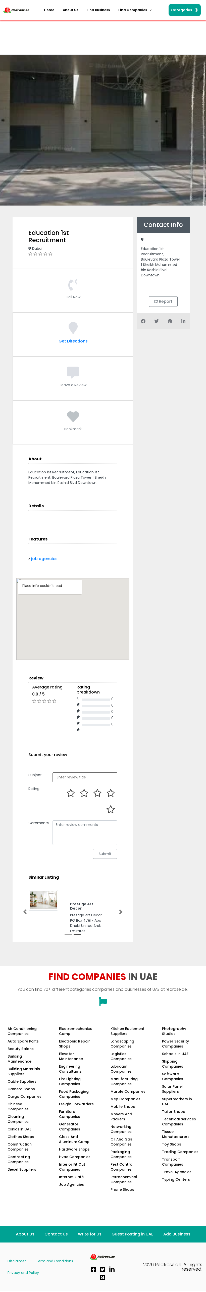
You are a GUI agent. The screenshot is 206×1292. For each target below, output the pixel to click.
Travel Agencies (176, 1171)
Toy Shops (171, 1144)
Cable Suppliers (22, 1081)
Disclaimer (17, 1261)
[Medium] (102, 1277)
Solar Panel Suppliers (172, 1089)
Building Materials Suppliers (24, 1071)
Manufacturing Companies (124, 1081)
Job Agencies (71, 1184)
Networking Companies (121, 1129)
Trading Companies (180, 1151)
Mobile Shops (123, 1106)
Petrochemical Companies (124, 1179)
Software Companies (172, 1076)
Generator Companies (69, 1127)
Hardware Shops (74, 1149)
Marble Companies (128, 1091)
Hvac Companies (74, 1156)
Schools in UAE (175, 1053)
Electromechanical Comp (76, 1031)
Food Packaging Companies (74, 1094)
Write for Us (89, 1234)
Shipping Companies (172, 1064)
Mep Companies (125, 1099)
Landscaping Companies (122, 1044)
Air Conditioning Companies (22, 1031)
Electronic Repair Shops (74, 1044)
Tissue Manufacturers (175, 1134)
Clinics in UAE (19, 1129)
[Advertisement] (94, 34)
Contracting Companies (19, 1159)
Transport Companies (172, 1162)
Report (165, 301)
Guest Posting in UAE (132, 1234)
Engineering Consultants (70, 1069)
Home (49, 10)
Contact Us (56, 1234)
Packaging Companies (121, 1154)
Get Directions (73, 341)
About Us (70, 10)
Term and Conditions (54, 1261)
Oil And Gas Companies (121, 1142)
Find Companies (132, 10)
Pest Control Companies (122, 1167)
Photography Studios (174, 1031)
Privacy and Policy (23, 1272)
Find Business (98, 10)
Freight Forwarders (76, 1104)
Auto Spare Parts (23, 1041)
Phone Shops (122, 1189)
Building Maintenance (19, 1059)
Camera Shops (21, 1088)
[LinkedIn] (112, 1269)
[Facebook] (93, 1269)
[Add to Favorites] (73, 420)
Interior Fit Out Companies (72, 1167)
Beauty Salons (21, 1048)
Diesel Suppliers (22, 1169)
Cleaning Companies (18, 1119)
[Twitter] (102, 1269)
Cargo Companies (24, 1096)
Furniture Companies (69, 1114)
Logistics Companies (121, 1056)
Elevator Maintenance (71, 1056)
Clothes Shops (21, 1136)
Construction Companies (20, 1147)
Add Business (176, 1234)
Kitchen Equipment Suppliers (127, 1031)
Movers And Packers (121, 1117)
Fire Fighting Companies (70, 1081)
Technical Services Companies (179, 1122)
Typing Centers (176, 1179)
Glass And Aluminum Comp (74, 1139)
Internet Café (71, 1176)
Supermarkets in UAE (177, 1102)
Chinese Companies (18, 1107)
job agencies (44, 559)
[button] (135, 10)
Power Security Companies (175, 1044)
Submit (105, 853)
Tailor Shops (173, 1111)
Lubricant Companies (121, 1069)
